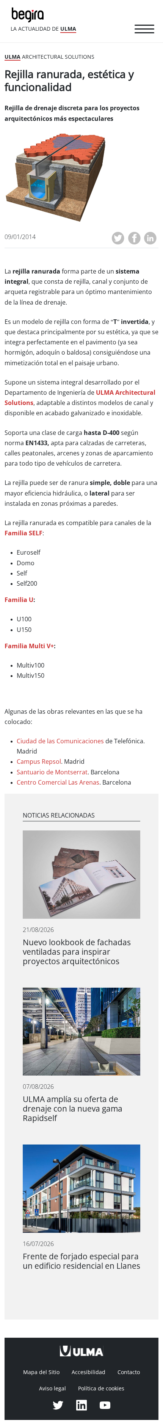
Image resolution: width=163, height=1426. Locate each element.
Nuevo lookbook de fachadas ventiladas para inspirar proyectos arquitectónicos (77, 952)
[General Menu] (144, 30)
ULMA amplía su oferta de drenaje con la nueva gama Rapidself (72, 1109)
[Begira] (29, 14)
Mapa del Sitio (41, 1372)
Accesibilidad (88, 1372)
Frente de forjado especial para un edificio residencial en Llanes (81, 1261)
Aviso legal (52, 1388)
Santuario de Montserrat (52, 772)
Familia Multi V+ (29, 646)
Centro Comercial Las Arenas (58, 782)
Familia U (19, 600)
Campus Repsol (39, 761)
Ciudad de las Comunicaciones (60, 741)
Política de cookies (101, 1388)
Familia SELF (23, 533)
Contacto (129, 1372)
